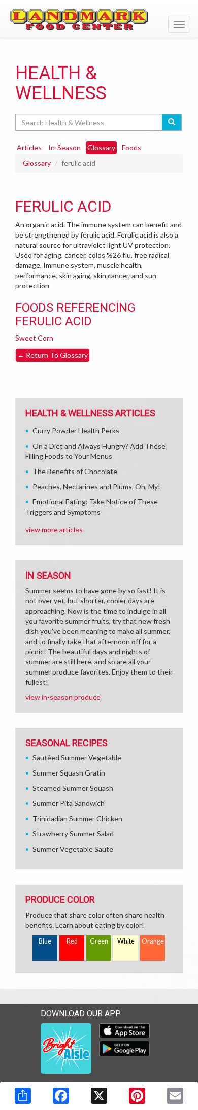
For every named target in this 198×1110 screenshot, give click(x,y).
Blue (45, 941)
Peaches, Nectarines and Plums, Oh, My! (96, 486)
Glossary (37, 163)
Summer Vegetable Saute (72, 849)
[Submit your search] (172, 122)
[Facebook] (61, 1096)
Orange (153, 941)
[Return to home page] (99, 18)
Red (72, 941)
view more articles (54, 529)
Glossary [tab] (101, 147)
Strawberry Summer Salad (73, 833)
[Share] (23, 1096)
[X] (99, 1096)
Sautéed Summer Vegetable (76, 757)
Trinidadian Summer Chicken (77, 818)
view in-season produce (63, 697)
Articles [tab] (29, 147)
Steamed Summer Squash (72, 788)
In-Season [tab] (64, 147)
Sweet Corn (34, 337)
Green (99, 941)
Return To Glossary (52, 355)
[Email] (175, 1096)
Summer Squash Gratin (68, 772)
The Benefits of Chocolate (74, 471)
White (126, 941)
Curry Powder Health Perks (75, 430)
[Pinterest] (137, 1096)
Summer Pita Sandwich (68, 803)
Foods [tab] (131, 147)
